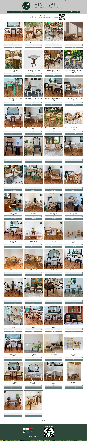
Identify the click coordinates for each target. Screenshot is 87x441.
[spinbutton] (13, 45)
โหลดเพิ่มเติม (43, 420)
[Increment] (21, 45)
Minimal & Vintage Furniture (46, 6)
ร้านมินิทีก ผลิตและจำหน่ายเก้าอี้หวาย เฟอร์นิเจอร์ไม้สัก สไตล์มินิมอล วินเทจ (46, 7)
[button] (73, 0)
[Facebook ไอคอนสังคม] (28, 432)
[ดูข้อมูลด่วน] (13, 31)
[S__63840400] (24, 432)
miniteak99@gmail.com (29, 436)
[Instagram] (32, 432)
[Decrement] (5, 45)
